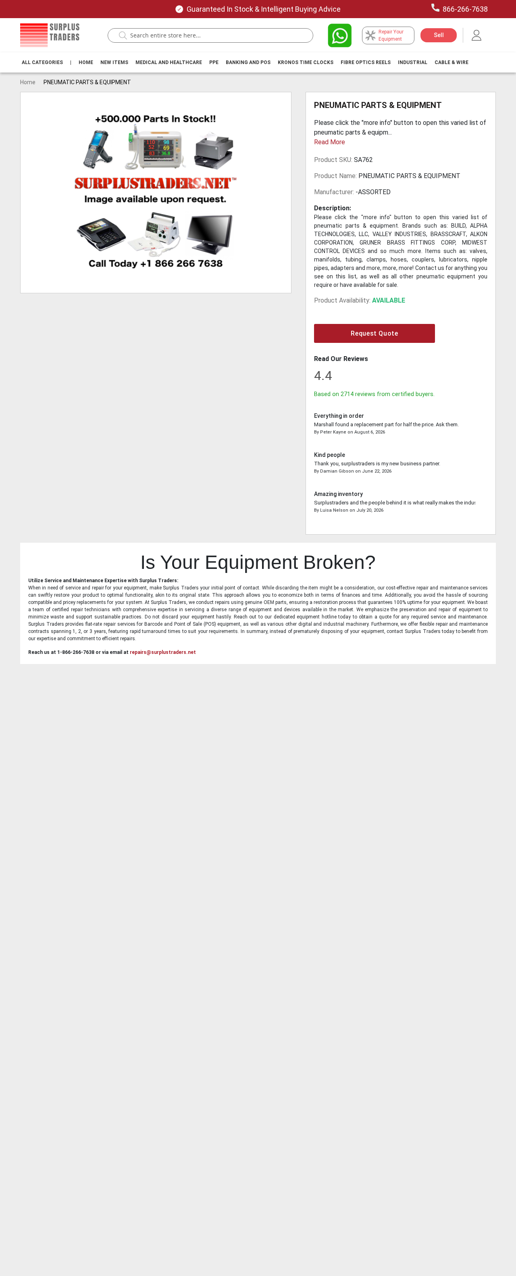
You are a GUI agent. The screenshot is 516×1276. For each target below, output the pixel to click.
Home (86, 62)
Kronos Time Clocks (305, 62)
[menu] (246, 62)
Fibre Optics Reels (366, 62)
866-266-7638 (465, 9)
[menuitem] (42, 62)
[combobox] (214, 35)
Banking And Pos (248, 62)
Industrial (412, 62)
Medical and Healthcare (168, 62)
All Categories (42, 62)
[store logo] (49, 35)
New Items (114, 62)
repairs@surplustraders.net (163, 652)
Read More (329, 142)
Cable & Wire (451, 62)
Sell (439, 35)
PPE (213, 62)
